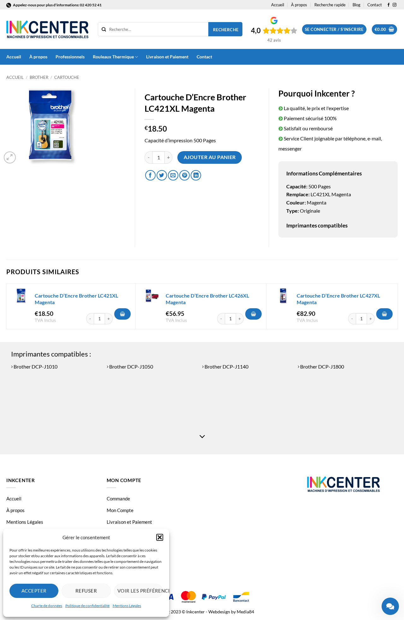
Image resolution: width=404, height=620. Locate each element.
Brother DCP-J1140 (226, 366)
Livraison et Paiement (167, 56)
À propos (299, 4)
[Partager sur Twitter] (162, 175)
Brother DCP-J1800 (321, 366)
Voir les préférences (140, 590)
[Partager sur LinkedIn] (196, 175)
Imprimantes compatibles (317, 225)
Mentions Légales (127, 605)
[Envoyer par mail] (173, 175)
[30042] (384, 314)
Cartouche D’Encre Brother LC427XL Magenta (338, 298)
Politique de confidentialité (87, 605)
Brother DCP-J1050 (130, 366)
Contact (374, 4)
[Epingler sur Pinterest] (184, 175)
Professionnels (70, 56)
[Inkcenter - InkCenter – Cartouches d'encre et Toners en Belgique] (47, 29)
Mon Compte (120, 510)
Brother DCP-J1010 (35, 366)
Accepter (34, 590)
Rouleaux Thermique (113, 56)
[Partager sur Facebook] (150, 175)
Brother (39, 77)
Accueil (277, 4)
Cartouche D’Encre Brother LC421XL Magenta (76, 298)
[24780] (253, 314)
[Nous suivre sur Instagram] (394, 5)
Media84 (245, 611)
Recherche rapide (330, 4)
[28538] (122, 314)
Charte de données (46, 605)
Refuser (86, 590)
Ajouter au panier (210, 157)
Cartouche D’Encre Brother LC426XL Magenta (207, 298)
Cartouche (66, 77)
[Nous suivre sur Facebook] (388, 5)
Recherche (226, 29)
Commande (118, 498)
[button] (160, 537)
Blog (356, 4)
